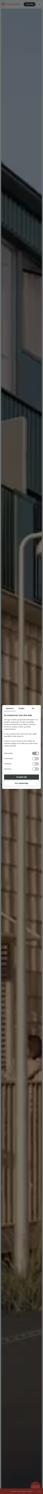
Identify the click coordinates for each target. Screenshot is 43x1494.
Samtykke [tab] (10, 708)
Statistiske (7, 764)
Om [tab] (33, 708)
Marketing (7, 769)
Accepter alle (21, 777)
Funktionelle (8, 758)
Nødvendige (8, 753)
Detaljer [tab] (22, 708)
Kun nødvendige (21, 783)
